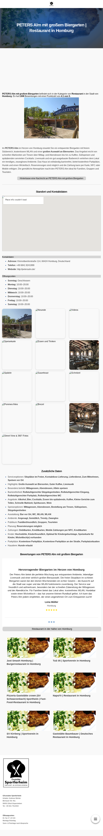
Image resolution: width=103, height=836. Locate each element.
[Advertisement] (51, 71)
